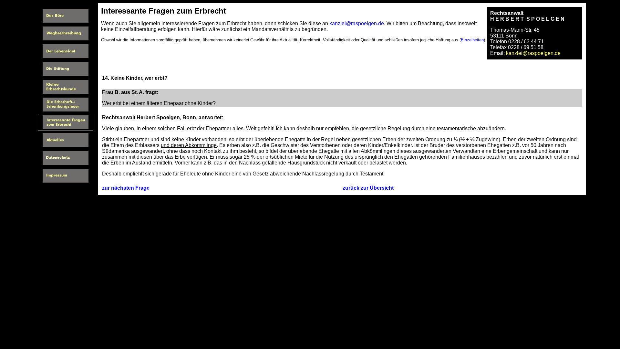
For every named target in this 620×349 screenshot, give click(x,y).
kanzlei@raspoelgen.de (356, 23)
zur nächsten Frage (126, 188)
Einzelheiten (472, 39)
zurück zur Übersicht (368, 188)
